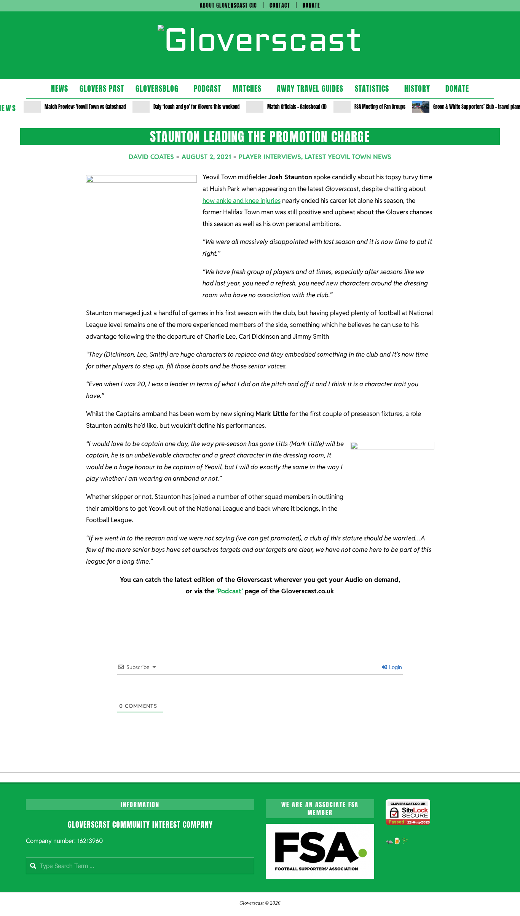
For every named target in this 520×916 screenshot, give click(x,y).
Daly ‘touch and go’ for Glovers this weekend (196, 106)
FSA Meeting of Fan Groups (379, 106)
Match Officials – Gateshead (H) (297, 106)
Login (395, 667)
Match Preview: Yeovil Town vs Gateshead (85, 106)
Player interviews (270, 157)
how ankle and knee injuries (242, 200)
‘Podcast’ (229, 591)
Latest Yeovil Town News (348, 157)
